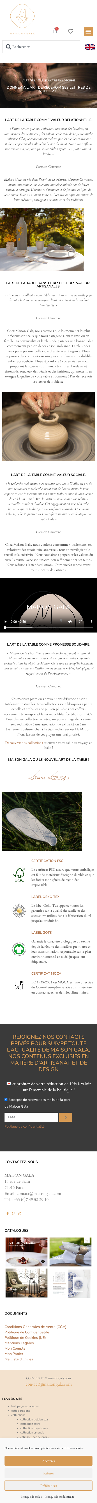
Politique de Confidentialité (27, 1332)
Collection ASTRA (30, 1424)
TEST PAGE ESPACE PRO (25, 1406)
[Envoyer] (65, 1117)
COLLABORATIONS (20, 1411)
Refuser (48, 1473)
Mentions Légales (19, 1343)
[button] (88, 31)
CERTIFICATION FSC (47, 861)
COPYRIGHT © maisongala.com (48, 1378)
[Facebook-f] (8, 1214)
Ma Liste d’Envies (19, 1359)
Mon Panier (14, 1353)
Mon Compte (15, 1348)
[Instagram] (14, 1214)
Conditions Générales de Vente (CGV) (35, 1326)
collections (18, 1415)
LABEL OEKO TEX (45, 897)
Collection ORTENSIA (32, 1433)
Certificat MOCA (46, 973)
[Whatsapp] (20, 1214)
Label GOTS (41, 932)
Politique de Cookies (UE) (25, 1337)
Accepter (48, 1461)
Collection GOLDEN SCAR (34, 1420)
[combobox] (41, 46)
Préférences (48, 1485)
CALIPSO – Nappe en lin (34, 1437)
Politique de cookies (31, 1497)
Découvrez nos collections (24, 742)
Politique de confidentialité (59, 1497)
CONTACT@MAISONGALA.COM (48, 1384)
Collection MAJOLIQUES (34, 1428)
